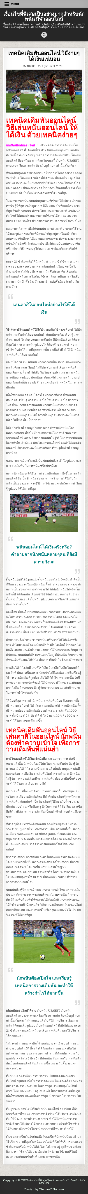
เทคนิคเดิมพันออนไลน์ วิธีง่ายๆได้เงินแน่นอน (44, 56)
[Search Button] (44, 35)
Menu (15, 4)
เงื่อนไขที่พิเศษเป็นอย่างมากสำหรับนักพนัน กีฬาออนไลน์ (44, 16)
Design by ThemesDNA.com (44, 1189)
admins (31, 66)
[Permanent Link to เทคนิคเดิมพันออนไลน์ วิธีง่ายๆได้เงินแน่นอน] (44, 91)
